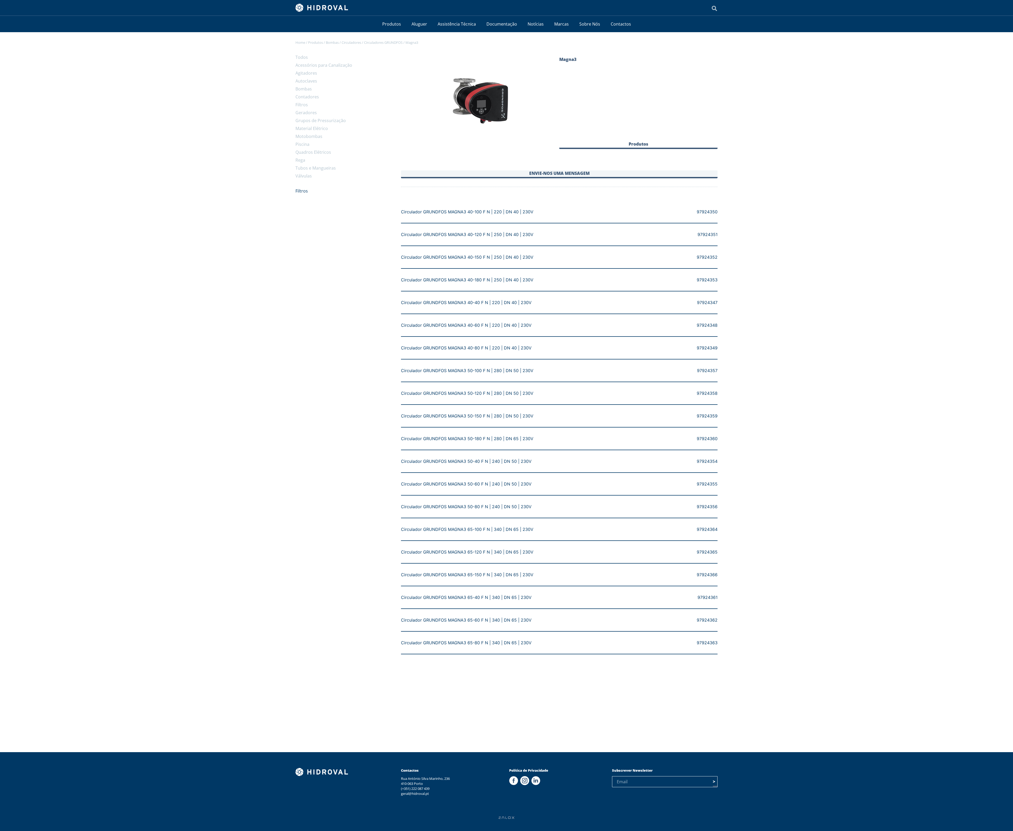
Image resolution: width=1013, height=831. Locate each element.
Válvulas (303, 176)
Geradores (306, 113)
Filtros (301, 105)
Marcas (561, 24)
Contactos (621, 24)
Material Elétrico (311, 128)
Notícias (536, 24)
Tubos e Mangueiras (315, 168)
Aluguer (419, 24)
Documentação (501, 24)
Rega (300, 160)
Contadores (307, 97)
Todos (301, 57)
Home (300, 42)
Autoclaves (306, 81)
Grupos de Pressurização (320, 120)
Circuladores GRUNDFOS (383, 42)
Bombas (332, 42)
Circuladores (351, 42)
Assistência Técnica (457, 24)
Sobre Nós (589, 24)
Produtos (391, 24)
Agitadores (306, 73)
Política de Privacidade (528, 770)
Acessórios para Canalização (323, 65)
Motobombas (308, 136)
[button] (638, 145)
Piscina (302, 144)
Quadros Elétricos (313, 152)
